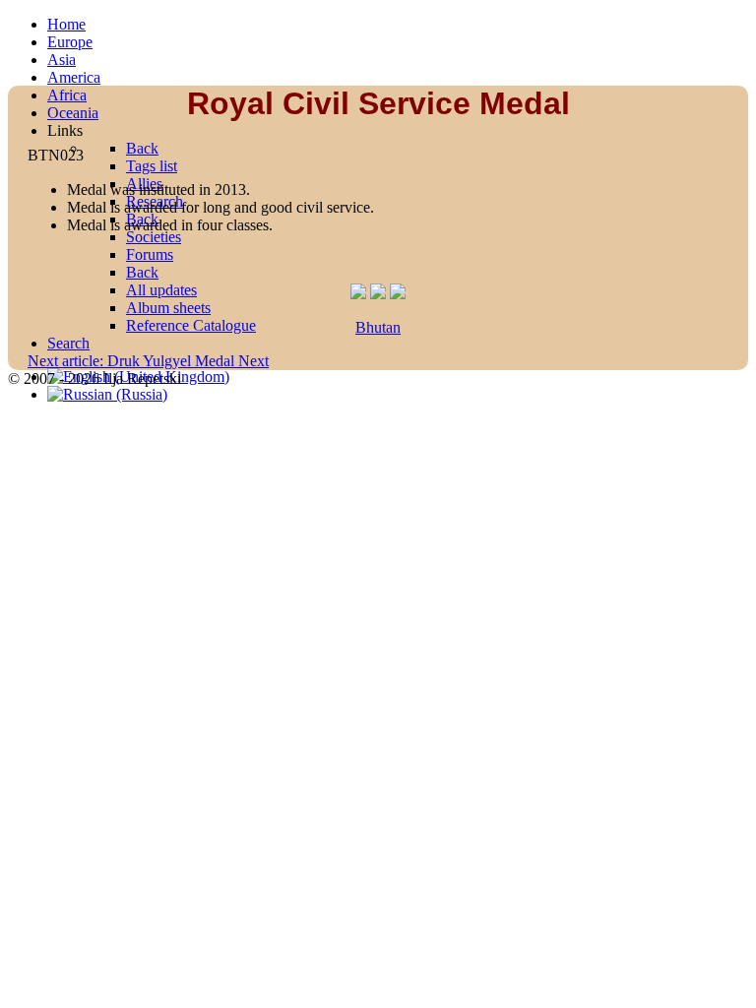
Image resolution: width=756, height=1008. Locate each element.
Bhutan (378, 327)
